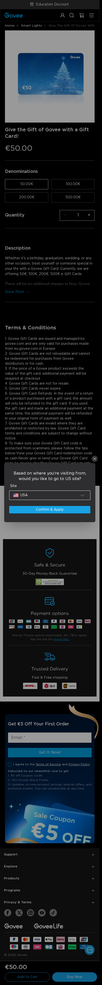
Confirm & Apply (50, 509)
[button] (50, 495)
